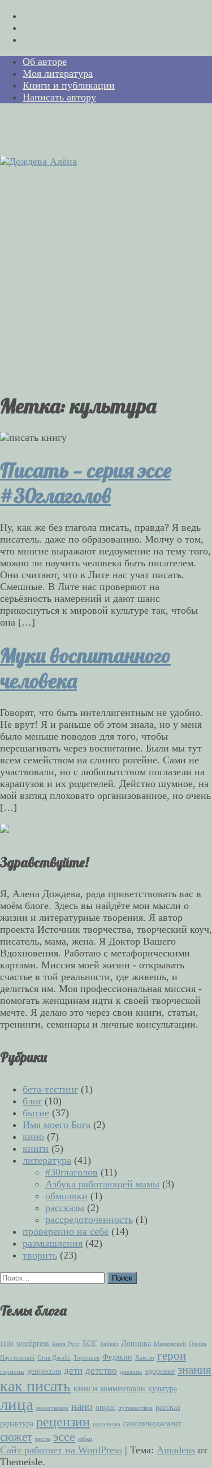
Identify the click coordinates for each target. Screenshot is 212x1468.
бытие (36, 1113)
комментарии (122, 1388)
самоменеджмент (152, 1423)
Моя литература (58, 73)
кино (33, 1136)
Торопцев (86, 1358)
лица (16, 1404)
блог (32, 1101)
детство (101, 1370)
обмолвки (66, 1196)
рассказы (64, 1207)
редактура (16, 1423)
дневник (131, 1372)
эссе (64, 1437)
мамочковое (52, 1408)
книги (36, 1148)
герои (171, 1355)
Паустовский (17, 1358)
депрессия (44, 1370)
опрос (105, 1407)
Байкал (109, 1344)
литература (47, 1160)
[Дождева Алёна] (38, 161)
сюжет (16, 1437)
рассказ (167, 1407)
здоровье (160, 1370)
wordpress (32, 1343)
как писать (35, 1386)
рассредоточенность (89, 1219)
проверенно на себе (66, 1231)
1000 (7, 1344)
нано (82, 1406)
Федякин (117, 1356)
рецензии (63, 1421)
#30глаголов (71, 1172)
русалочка (106, 1424)
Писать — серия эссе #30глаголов (85, 482)
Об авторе (45, 61)
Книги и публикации (69, 85)
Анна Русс (65, 1344)
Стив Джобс (54, 1358)
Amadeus (176, 1450)
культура (162, 1388)
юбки (85, 1439)
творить (40, 1255)
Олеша (197, 1344)
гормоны (12, 1372)
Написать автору (59, 97)
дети (73, 1370)
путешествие (135, 1408)
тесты (42, 1439)
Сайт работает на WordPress (61, 1450)
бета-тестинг (50, 1089)
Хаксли (144, 1358)
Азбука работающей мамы (102, 1184)
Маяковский (170, 1344)
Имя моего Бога (56, 1124)
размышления (53, 1243)
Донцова (136, 1343)
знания (194, 1370)
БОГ (90, 1343)
